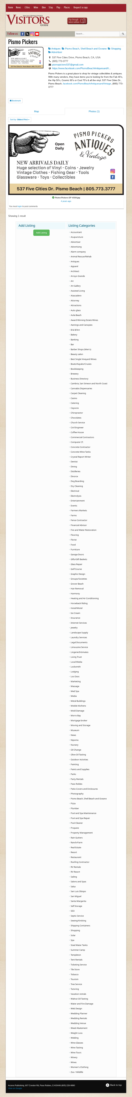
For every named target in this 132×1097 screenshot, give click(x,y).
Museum (75, 730)
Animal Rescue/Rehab (81, 256)
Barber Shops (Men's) (81, 349)
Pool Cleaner (77, 822)
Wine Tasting (77, 1047)
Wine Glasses (77, 1042)
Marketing (76, 681)
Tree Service (76, 984)
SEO (73, 910)
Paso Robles (76, 783)
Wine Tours (76, 1052)
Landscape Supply (79, 632)
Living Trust (76, 656)
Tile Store (75, 969)
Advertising (76, 246)
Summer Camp (78, 949)
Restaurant (76, 857)
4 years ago (66, 201)
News (18, 7)
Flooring (75, 534)
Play (58, 7)
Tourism (74, 979)
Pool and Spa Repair (80, 818)
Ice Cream (75, 613)
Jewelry (74, 627)
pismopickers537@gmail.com (68, 64)
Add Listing (41, 232)
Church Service (78, 422)
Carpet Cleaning (78, 393)
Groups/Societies (79, 578)
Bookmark (16, 101)
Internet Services (79, 622)
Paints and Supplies (80, 769)
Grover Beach (77, 583)
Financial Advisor (79, 525)
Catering (75, 403)
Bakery (74, 334)
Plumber (75, 808)
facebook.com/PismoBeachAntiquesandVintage (87, 83)
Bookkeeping (77, 368)
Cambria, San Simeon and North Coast (89, 383)
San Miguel (76, 896)
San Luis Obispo (78, 891)
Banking (75, 339)
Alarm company (78, 251)
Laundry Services (79, 637)
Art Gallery (76, 285)
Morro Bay (76, 715)
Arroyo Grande (78, 276)
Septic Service (77, 915)
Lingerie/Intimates (79, 652)
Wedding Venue (78, 1023)
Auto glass (76, 310)
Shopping (115, 48)
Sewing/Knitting (78, 920)
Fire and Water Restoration (83, 529)
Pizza (73, 803)
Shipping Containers (80, 925)
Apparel (74, 266)
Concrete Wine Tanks (81, 451)
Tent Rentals (76, 959)
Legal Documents (79, 642)
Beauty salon (77, 354)
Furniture (75, 549)
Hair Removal (77, 588)
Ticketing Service (79, 964)
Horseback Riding (79, 603)
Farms (74, 515)
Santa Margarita (78, 901)
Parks (73, 774)
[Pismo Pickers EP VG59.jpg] (66, 159)
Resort (74, 852)
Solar (73, 935)
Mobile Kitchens (78, 705)
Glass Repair (76, 564)
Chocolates (76, 417)
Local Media (76, 661)
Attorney (75, 300)
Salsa (73, 886)
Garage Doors (77, 554)
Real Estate (76, 847)
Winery (74, 1057)
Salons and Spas (78, 881)
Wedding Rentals (79, 1018)
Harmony (75, 593)
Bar (72, 344)
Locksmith (76, 666)
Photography (77, 793)
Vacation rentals (78, 993)
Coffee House (77, 432)
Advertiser (56, 52)
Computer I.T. (77, 442)
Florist (74, 539)
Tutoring (75, 988)
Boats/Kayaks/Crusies (81, 363)
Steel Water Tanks (79, 945)
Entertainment (78, 500)
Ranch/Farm (76, 842)
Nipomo (75, 740)
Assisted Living (78, 290)
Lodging (75, 671)
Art (72, 281)
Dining (74, 466)
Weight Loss (76, 1033)
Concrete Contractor (80, 447)
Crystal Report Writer (81, 456)
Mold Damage (77, 710)
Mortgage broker (79, 720)
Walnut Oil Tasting (79, 998)
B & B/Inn (75, 329)
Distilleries (75, 471)
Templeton (76, 954)
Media (74, 696)
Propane (75, 827)
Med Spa (75, 691)
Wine (36, 7)
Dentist (74, 461)
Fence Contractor (79, 520)
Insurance (75, 617)
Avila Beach (76, 315)
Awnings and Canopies (81, 324)
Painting (75, 764)
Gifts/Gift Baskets (79, 559)
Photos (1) (94, 111)
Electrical (75, 490)
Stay (51, 7)
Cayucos (75, 407)
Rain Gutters (77, 837)
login (20, 206)
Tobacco (75, 974)
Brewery (75, 373)
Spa (72, 940)
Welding (75, 1037)
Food (73, 544)
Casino (74, 398)
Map (36, 111)
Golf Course (76, 569)
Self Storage (76, 906)
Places (67, 7)
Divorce (74, 476)
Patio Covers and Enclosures (84, 788)
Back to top (116, 1085)
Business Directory (79, 378)
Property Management (82, 832)
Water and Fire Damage (82, 1003)
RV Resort (75, 871)
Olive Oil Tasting (78, 754)
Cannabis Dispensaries (81, 388)
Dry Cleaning (77, 486)
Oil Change (76, 749)
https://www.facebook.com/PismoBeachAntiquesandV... (81, 68)
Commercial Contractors (82, 437)
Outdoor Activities (79, 759)
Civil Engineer (77, 427)
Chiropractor (77, 412)
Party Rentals (77, 779)
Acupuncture (77, 237)
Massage (75, 686)
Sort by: (19, 119)
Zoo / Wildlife (77, 1072)
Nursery (74, 744)
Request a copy (81, 7)
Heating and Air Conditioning (85, 598)
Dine (44, 7)
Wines (73, 1062)
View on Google (15, 1088)
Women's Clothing (79, 1067)
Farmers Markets (79, 510)
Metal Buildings (78, 700)
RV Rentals (76, 866)
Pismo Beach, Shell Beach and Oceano (85, 48)
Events (74, 505)
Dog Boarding (77, 481)
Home (10, 7)
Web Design (76, 1008)
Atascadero (76, 295)
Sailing (74, 876)
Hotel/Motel (76, 608)
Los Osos (75, 676)
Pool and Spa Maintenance (83, 813)
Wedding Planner (79, 1013)
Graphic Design (78, 574)
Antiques (56, 48)
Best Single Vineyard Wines (83, 359)
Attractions (76, 305)
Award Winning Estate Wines (84, 320)
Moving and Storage (80, 725)
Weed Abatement (79, 1028)
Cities (27, 7)
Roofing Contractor (80, 862)
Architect (75, 271)
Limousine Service (79, 647)
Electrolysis (76, 495)
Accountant (76, 232)
